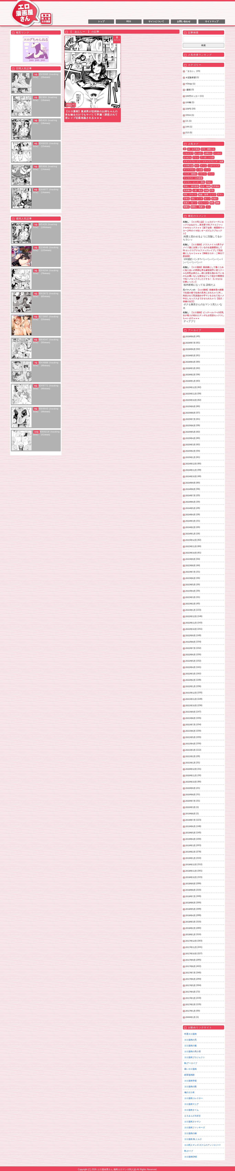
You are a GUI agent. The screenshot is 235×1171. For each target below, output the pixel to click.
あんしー (70, 105)
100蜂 (188, 102)
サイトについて (156, 21)
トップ (101, 21)
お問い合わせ (183, 21)
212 (187, 133)
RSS (128, 21)
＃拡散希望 (190, 78)
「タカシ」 (190, 71)
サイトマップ (211, 21)
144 (187, 127)
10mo (188, 115)
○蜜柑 (188, 90)
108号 (188, 109)
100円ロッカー (192, 96)
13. (186, 121)
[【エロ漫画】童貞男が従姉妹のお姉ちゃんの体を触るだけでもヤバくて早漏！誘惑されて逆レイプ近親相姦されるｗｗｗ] (93, 72)
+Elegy (188, 84)
